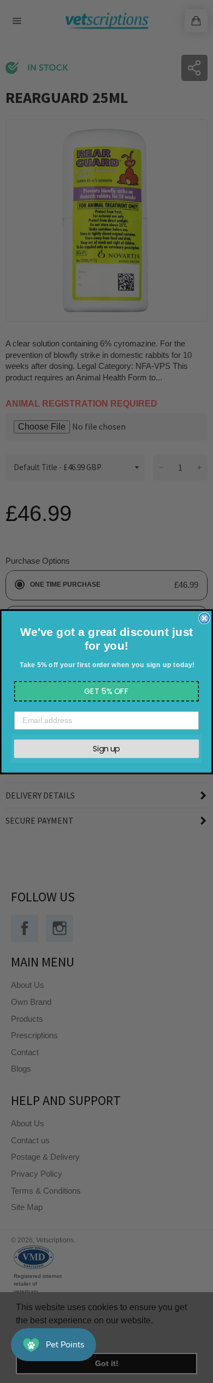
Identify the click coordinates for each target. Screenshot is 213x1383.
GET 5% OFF (106, 690)
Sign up (106, 748)
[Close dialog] (204, 618)
